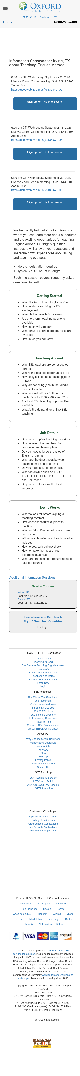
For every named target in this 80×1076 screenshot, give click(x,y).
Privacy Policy (43, 760)
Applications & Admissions (43, 816)
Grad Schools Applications (43, 823)
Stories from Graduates (43, 704)
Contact (9, 22)
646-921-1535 (57, 1006)
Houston (42, 913)
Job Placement (43, 700)
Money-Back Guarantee (43, 742)
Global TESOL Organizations (43, 725)
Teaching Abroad (43, 661)
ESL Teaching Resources (43, 718)
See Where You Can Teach (43, 697)
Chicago (61, 903)
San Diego (53, 919)
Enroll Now (43, 682)
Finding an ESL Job (43, 707)
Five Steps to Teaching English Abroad (43, 665)
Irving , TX (23, 592)
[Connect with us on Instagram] (38, 854)
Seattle (61, 908)
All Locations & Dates (51, 924)
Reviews (43, 749)
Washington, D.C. (22, 913)
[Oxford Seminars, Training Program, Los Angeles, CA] (42, 1031)
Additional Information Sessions (32, 577)
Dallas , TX (24, 599)
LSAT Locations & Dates (43, 777)
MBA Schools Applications (43, 830)
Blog (43, 753)
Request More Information (43, 679)
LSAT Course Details (43, 781)
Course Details (43, 658)
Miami (70, 913)
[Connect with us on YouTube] (58, 854)
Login (43, 686)
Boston (47, 908)
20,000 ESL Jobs (43, 711)
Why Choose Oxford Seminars (43, 739)
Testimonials (43, 746)
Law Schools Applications (43, 827)
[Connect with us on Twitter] (48, 854)
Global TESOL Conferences (43, 728)
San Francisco (30, 908)
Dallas (68, 919)
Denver (18, 919)
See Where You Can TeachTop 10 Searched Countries (43, 619)
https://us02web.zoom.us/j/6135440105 (36, 89)
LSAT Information (43, 788)
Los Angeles (44, 903)
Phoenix (28, 924)
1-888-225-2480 (41, 1009)
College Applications (43, 820)
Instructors (43, 669)
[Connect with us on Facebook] (28, 854)
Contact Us (43, 767)
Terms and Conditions (43, 763)
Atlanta (57, 913)
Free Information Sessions (43, 672)
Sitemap (43, 756)
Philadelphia (35, 919)
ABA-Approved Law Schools (43, 784)
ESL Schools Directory (43, 714)
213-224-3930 (23, 1006)
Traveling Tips (43, 721)
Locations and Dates (43, 675)
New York (25, 903)
